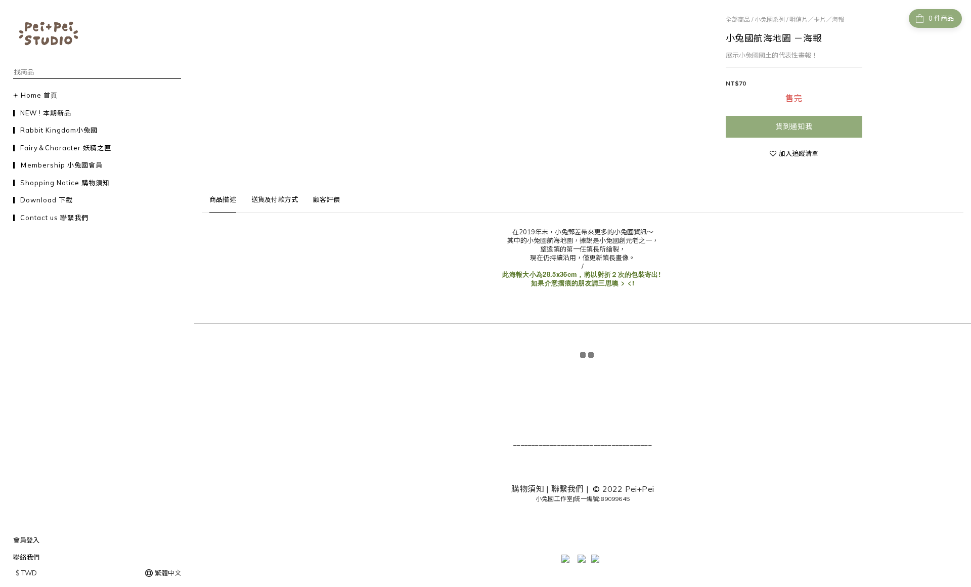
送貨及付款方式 (274, 199)
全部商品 (738, 19)
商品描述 (222, 199)
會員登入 (26, 540)
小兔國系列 (770, 19)
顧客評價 (326, 199)
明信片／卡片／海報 (816, 19)
